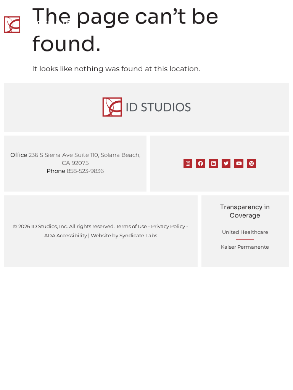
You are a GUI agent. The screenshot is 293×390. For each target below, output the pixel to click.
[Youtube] (238, 163)
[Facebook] (200, 163)
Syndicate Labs (138, 235)
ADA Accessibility (65, 235)
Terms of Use (131, 226)
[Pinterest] (251, 163)
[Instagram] (188, 163)
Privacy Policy (168, 226)
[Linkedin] (213, 163)
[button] (284, 23)
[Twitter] (226, 163)
